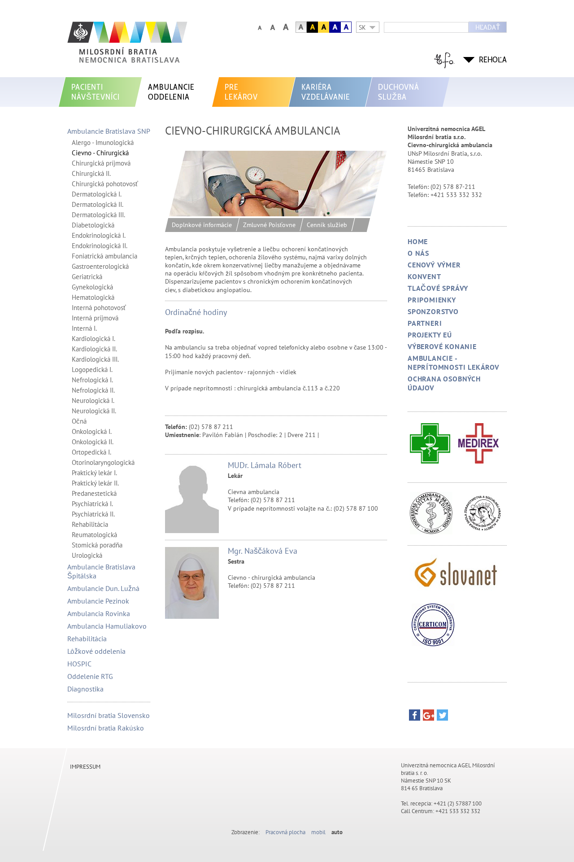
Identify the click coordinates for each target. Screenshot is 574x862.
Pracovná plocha (285, 832)
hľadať (487, 27)
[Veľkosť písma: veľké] (272, 27)
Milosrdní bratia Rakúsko (105, 727)
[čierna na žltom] (323, 27)
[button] (414, 717)
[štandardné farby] (301, 27)
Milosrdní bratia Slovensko (108, 715)
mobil (318, 832)
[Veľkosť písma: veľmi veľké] (285, 27)
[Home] (150, 47)
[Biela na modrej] (334, 27)
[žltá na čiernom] (312, 27)
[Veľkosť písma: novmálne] (259, 27)
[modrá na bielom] (346, 27)
